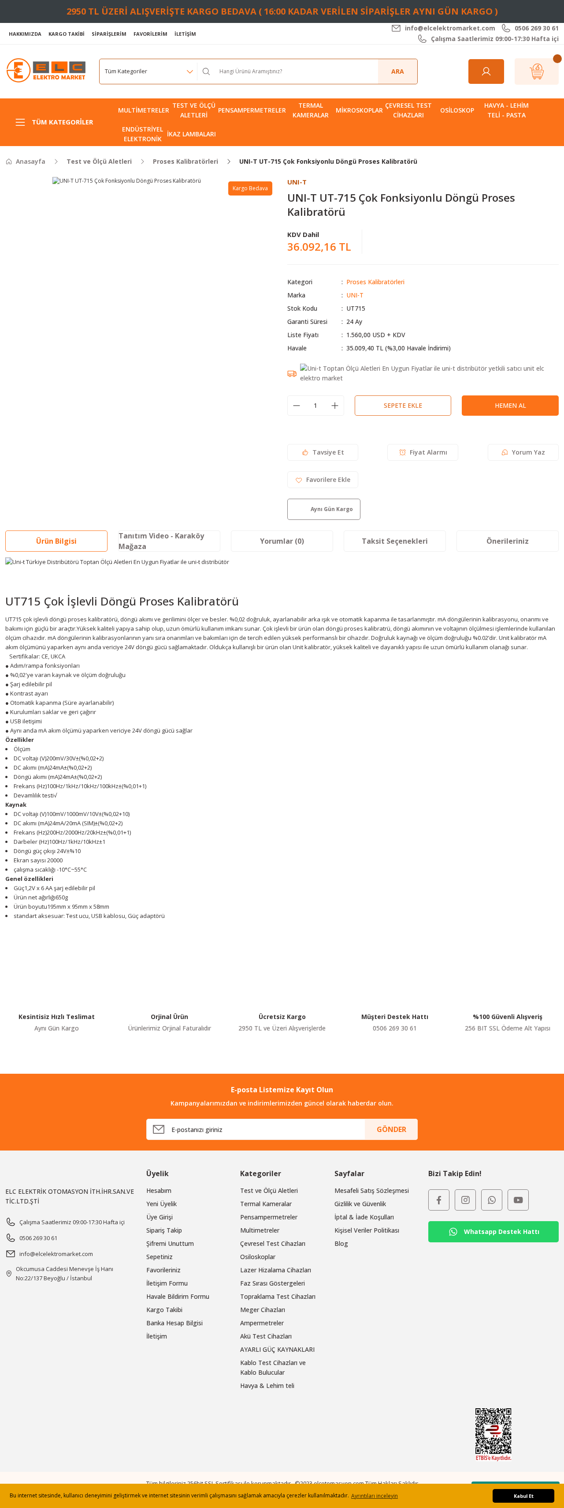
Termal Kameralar (266, 1204)
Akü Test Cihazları (266, 1336)
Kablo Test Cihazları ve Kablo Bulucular (273, 1367)
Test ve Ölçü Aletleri (269, 1190)
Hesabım (158, 1190)
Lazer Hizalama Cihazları (275, 1270)
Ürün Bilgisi (56, 541)
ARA (397, 71)
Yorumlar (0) (282, 541)
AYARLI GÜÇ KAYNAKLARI (277, 1349)
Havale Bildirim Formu (177, 1296)
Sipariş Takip (164, 1230)
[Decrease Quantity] (296, 405)
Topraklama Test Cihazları (277, 1296)
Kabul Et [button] (524, 1496)
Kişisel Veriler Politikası (366, 1230)
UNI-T (355, 295)
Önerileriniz (507, 541)
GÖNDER (391, 1129)
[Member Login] (486, 71)
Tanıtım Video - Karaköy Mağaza (161, 541)
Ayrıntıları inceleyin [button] (374, 1496)
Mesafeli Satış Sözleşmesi (371, 1190)
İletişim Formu (167, 1283)
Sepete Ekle (403, 405)
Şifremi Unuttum (170, 1243)
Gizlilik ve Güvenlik (360, 1204)
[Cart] (537, 71)
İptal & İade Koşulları (364, 1217)
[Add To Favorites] (322, 479)
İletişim (156, 1336)
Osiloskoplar (257, 1256)
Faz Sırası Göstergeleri (272, 1283)
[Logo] (47, 70)
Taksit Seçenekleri (395, 541)
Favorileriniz (163, 1270)
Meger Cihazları (262, 1309)
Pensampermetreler (268, 1217)
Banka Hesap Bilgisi (174, 1323)
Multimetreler (259, 1230)
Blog (341, 1243)
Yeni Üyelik (161, 1204)
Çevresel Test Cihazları (272, 1243)
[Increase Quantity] (335, 405)
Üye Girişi (159, 1217)
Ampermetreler (262, 1323)
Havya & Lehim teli (267, 1385)
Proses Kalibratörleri (375, 282)
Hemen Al (510, 405)
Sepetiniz (159, 1256)
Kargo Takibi (164, 1309)
